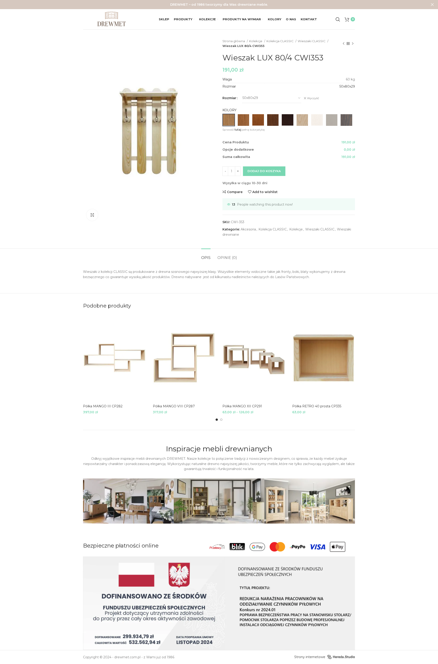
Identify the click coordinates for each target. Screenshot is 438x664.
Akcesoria (248, 229)
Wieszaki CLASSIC (312, 41)
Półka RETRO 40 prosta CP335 (316, 406)
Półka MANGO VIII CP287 (174, 406)
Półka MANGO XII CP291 (242, 406)
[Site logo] (111, 19)
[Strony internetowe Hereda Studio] (341, 657)
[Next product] (352, 43)
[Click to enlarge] (92, 215)
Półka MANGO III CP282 (103, 406)
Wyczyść (313, 98)
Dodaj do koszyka (264, 171)
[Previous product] (343, 43)
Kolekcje (256, 41)
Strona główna (234, 41)
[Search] (337, 19)
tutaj (238, 129)
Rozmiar (229, 98)
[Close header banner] (432, 4)
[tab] (206, 255)
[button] (88, 501)
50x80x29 (347, 86)
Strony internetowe (309, 657)
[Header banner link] (212, 4)
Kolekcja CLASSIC (280, 41)
